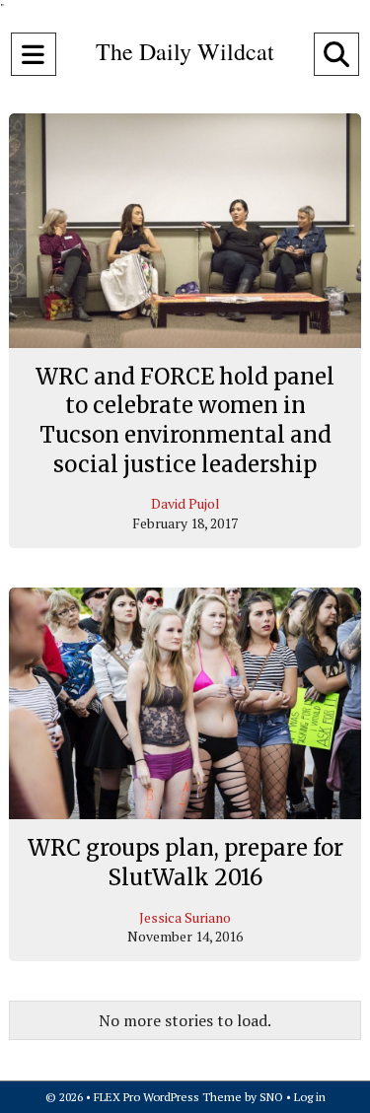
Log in (310, 1096)
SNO (271, 1096)
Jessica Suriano (185, 917)
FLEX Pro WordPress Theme (168, 1096)
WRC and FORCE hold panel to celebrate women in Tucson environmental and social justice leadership (185, 420)
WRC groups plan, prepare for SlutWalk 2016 (185, 862)
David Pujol (185, 503)
